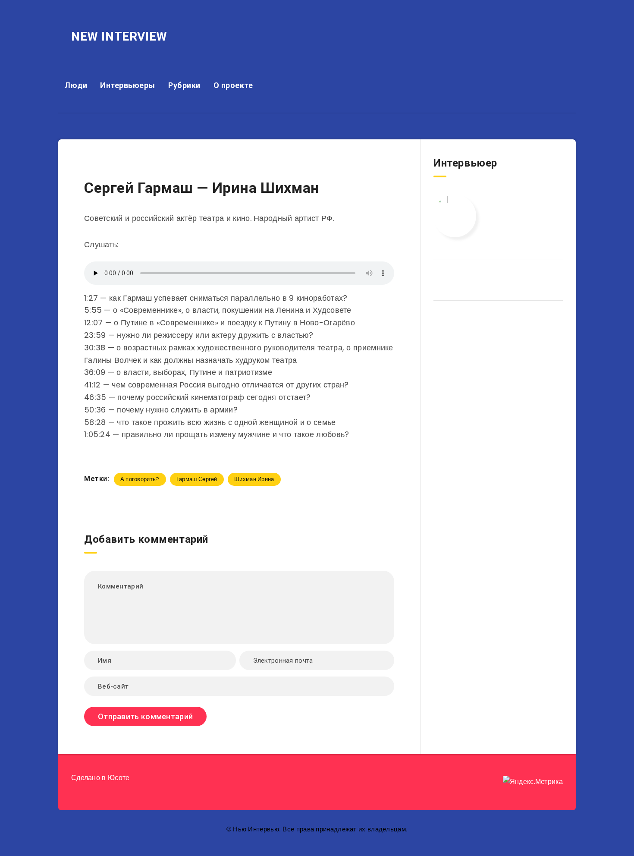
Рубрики (184, 85)
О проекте (233, 85)
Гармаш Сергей (196, 479)
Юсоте (119, 778)
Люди (76, 85)
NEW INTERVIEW (119, 36)
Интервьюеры (127, 85)
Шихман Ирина (254, 479)
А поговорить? (140, 479)
